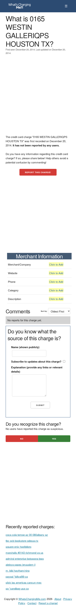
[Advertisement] (38, 97)
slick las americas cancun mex (24, 582)
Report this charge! (38, 172)
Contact (31, 603)
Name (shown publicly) (25, 347)
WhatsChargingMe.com (32, 599)
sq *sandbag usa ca (17, 588)
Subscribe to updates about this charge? (36, 361)
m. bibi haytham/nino (18, 570)
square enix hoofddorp (18, 546)
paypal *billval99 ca (17, 576)
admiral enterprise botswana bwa (25, 558)
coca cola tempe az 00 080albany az (27, 535)
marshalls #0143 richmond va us (24, 552)
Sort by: (44, 311)
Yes (54, 438)
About (57, 599)
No (22, 438)
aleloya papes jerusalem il (20, 564)
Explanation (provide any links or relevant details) (36, 369)
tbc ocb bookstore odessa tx (22, 541)
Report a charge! (48, 603)
